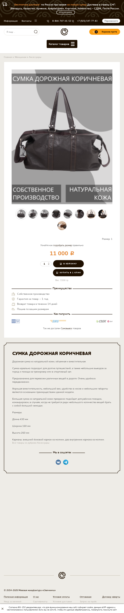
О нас (36, 596)
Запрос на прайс (88, 601)
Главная (8, 57)
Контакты (26, 20)
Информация (11, 20)
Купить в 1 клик (70, 272)
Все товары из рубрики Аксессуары (30, 442)
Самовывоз (66, 328)
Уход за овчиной (12, 601)
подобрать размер (62, 245)
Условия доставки (62, 601)
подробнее (65, 12)
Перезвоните (111, 20)
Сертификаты (40, 601)
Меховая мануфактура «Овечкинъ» (64, 31)
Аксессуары (35, 57)
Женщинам (20, 57)
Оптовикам (85, 596)
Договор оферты (111, 596)
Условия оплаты (61, 596)
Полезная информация (16, 596)
